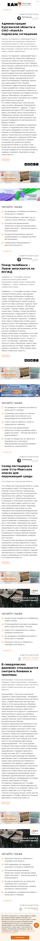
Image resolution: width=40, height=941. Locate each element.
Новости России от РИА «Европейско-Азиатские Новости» (15, 4)
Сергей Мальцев (31, 908)
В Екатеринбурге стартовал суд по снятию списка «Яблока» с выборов (20, 219)
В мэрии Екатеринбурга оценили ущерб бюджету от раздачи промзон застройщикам (20, 237)
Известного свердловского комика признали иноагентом (20, 631)
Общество (5, 159)
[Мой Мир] (34, 164)
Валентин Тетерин (30, 658)
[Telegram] (31, 164)
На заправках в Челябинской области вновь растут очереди (21, 213)
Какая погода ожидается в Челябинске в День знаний (21, 620)
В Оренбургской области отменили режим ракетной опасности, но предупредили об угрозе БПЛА (20, 416)
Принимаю (20, 937)
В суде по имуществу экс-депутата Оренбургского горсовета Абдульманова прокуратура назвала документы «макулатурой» (20, 442)
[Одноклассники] (28, 164)
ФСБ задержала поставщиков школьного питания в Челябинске (19, 866)
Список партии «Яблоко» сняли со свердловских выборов (19, 423)
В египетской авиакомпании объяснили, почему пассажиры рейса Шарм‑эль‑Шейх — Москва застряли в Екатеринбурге (21, 227)
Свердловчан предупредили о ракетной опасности (18, 244)
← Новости (6, 10)
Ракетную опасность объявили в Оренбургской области (18, 643)
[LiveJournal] (37, 164)
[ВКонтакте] (26, 164)
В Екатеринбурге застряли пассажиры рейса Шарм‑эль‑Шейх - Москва (21, 625)
